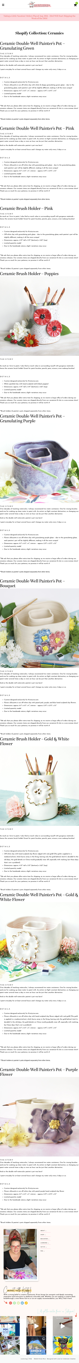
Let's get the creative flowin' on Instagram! (56, 1311)
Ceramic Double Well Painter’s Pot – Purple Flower (39, 1072)
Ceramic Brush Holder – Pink (26, 209)
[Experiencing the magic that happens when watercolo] (36, 1326)
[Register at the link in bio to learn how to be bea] (63, 1346)
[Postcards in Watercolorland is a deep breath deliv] (10, 1346)
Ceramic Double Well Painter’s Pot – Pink (37, 128)
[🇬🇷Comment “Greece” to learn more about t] (36, 1346)
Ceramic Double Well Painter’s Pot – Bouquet (32, 583)
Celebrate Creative (69, 1359)
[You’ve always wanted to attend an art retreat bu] (10, 1326)
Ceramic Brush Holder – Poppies (29, 274)
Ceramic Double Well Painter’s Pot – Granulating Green (32, 46)
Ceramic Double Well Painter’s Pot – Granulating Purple (32, 418)
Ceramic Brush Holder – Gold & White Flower (34, 741)
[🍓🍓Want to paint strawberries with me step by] (63, 1326)
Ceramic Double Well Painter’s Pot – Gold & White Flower (39, 897)
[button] (74, 4)
